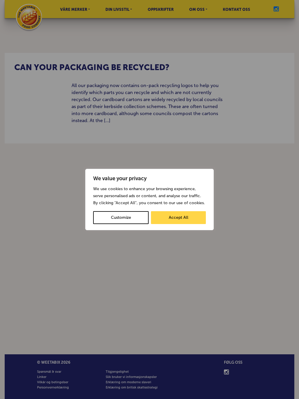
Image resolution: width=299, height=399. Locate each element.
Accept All (178, 217)
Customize (121, 217)
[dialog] (149, 199)
